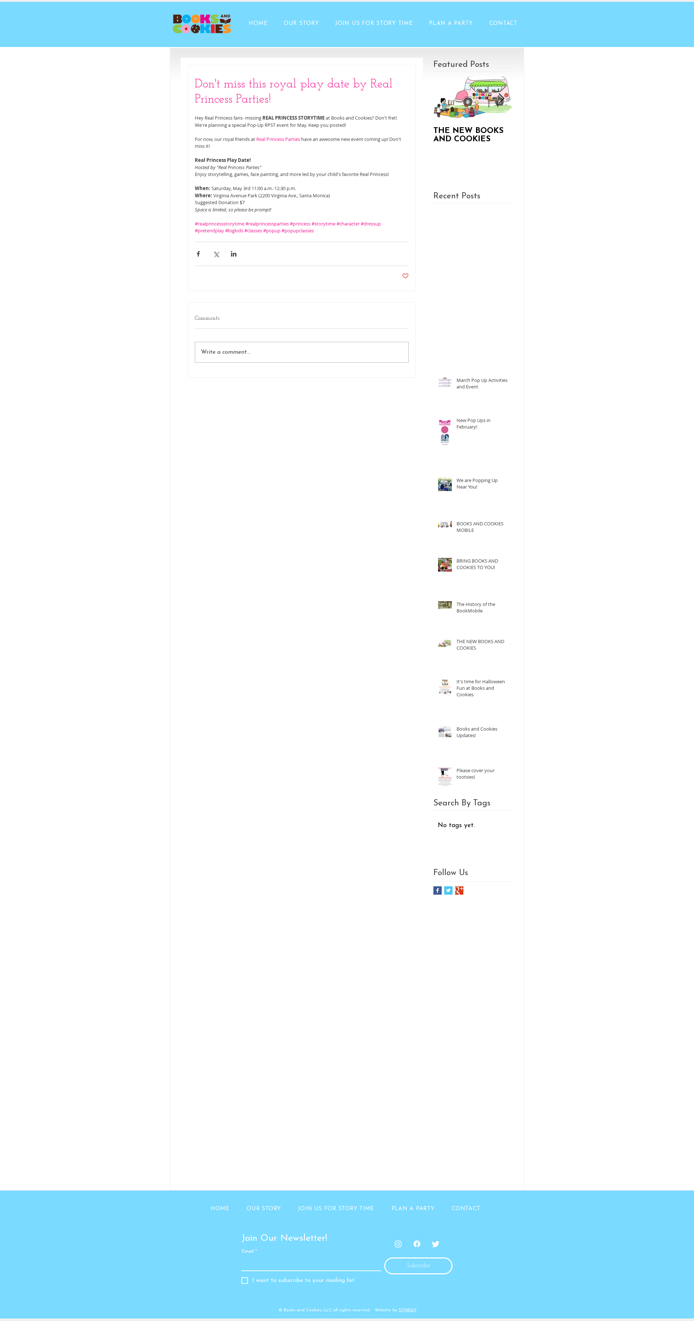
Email (249, 1251)
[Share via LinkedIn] (233, 253)
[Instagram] (398, 1243)
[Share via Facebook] (198, 253)
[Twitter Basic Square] (448, 890)
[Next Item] (501, 98)
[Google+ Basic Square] (459, 890)
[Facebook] (416, 1243)
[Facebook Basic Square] (437, 890)
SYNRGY (408, 1310)
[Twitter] (435, 1243)
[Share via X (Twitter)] (216, 253)
